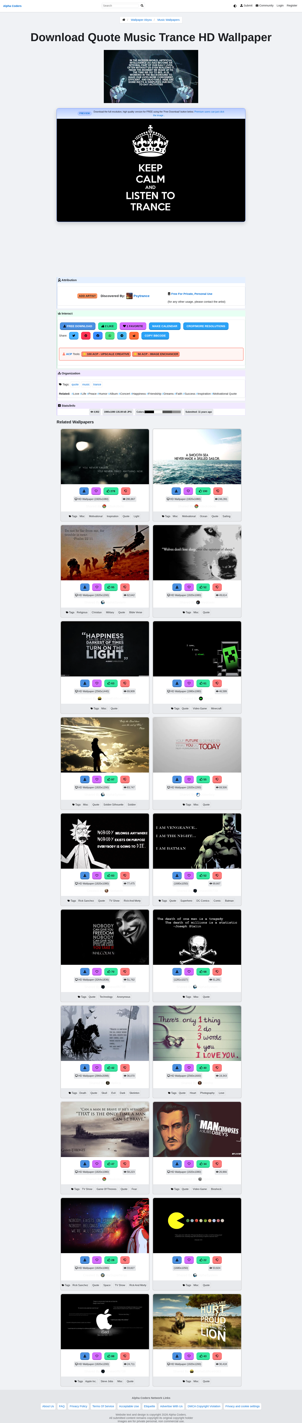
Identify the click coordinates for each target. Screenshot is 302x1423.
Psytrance (142, 296)
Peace (92, 393)
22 (205, 1260)
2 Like (109, 326)
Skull (104, 1093)
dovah (208, 698)
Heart (193, 1093)
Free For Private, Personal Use (191, 293)
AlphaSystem (116, 602)
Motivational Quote (224, 393)
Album (113, 393)
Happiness (139, 393)
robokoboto (115, 506)
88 (112, 1356)
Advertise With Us (171, 1406)
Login (280, 5)
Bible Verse (135, 612)
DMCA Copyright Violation (204, 1406)
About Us (48, 1406)
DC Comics (202, 900)
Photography (207, 1093)
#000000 (149, 412)
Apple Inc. (90, 1381)
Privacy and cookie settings (242, 1406)
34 (205, 1164)
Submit (247, 5)
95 (112, 587)
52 (205, 587)
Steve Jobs (107, 1381)
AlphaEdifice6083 (115, 698)
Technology (106, 997)
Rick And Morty (132, 900)
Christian (97, 612)
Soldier (132, 804)
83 (112, 875)
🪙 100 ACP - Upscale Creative (106, 354)
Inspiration (204, 393)
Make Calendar (164, 326)
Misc (82, 516)
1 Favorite (134, 326)
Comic (217, 900)
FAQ (62, 1406)
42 (112, 1067)
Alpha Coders (12, 6)
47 (112, 1164)
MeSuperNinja (116, 1275)
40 (205, 1067)
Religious (82, 612)
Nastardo (116, 890)
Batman (229, 900)
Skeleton (134, 1093)
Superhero (186, 900)
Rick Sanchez (86, 900)
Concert (125, 393)
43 (205, 1356)
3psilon (208, 1179)
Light (136, 516)
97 (112, 779)
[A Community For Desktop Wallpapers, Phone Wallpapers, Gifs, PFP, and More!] (123, 19)
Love (76, 393)
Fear (134, 1189)
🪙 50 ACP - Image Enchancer (156, 354)
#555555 (167, 412)
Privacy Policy (78, 1406)
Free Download (79, 326)
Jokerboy (208, 794)
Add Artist (87, 295)
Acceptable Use (129, 1406)
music (86, 384)
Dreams (168, 393)
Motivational (96, 516)
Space (107, 1285)
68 (205, 971)
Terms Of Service (103, 1406)
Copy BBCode (155, 335)
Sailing (226, 516)
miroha (208, 1083)
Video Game (200, 708)
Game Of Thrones (106, 1189)
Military (110, 612)
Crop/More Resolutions (206, 326)
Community (266, 5)
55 (205, 779)
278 (112, 491)
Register (292, 5)
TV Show (114, 900)
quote (75, 384)
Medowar (208, 602)
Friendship (154, 393)
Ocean (203, 516)
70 (112, 971)
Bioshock (216, 1189)
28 (112, 1260)
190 (204, 491)
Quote (126, 516)
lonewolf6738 (208, 890)
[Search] (142, 6)
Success (189, 393)
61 (205, 683)
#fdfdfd (158, 412)
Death (82, 1093)
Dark (122, 1093)
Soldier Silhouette (113, 804)
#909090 (176, 412)
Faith (178, 393)
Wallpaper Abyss (141, 19)
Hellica (116, 1083)
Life (83, 393)
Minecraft (216, 708)
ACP (69, 354)
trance (97, 384)
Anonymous (123, 997)
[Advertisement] (151, 249)
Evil (113, 1093)
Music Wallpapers (168, 19)
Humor (102, 393)
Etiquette (149, 1406)
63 (112, 683)
